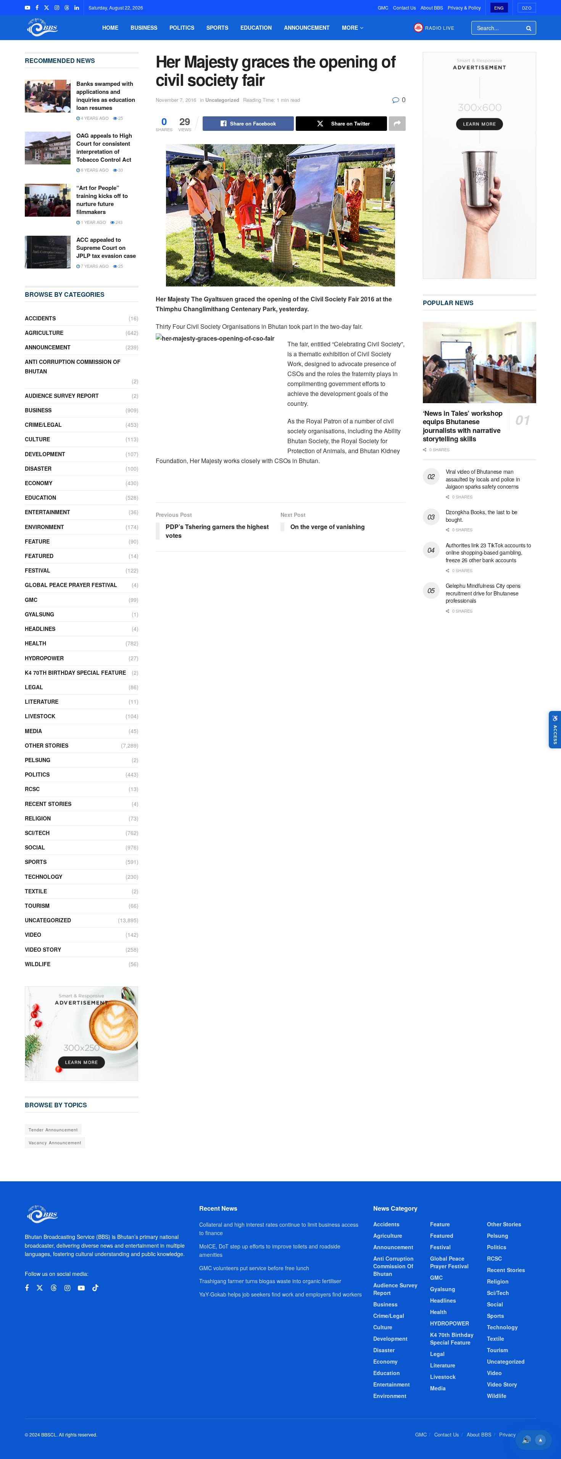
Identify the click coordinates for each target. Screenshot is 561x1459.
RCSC (32, 789)
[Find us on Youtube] (27, 7)
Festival (37, 570)
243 (118, 222)
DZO (527, 8)
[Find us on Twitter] (46, 7)
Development (45, 454)
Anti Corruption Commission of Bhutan (73, 366)
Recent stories (48, 804)
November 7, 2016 (176, 99)
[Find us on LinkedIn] (76, 7)
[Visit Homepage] (41, 27)
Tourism (37, 905)
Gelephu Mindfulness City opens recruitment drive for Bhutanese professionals (483, 593)
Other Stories (46, 745)
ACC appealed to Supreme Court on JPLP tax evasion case (106, 247)
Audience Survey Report (62, 395)
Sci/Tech (37, 832)
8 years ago (94, 170)
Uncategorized (222, 99)
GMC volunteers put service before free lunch (254, 1268)
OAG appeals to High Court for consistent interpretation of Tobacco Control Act (104, 147)
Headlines (40, 628)
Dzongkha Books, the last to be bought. (482, 515)
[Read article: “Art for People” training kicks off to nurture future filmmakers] (48, 200)
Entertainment (47, 512)
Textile (36, 891)
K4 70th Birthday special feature (75, 672)
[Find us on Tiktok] (95, 1288)
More (350, 27)
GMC (383, 7)
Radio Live (440, 27)
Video (33, 934)
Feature (37, 541)
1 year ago (93, 222)
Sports (217, 27)
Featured (39, 556)
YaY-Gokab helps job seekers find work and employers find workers (280, 1294)
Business (144, 27)
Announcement (307, 27)
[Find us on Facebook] (37, 7)
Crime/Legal (43, 424)
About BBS (432, 7)
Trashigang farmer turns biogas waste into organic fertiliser (270, 1281)
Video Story (43, 949)
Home (110, 27)
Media (33, 731)
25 (120, 118)
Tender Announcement (53, 1129)
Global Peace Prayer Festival (71, 585)
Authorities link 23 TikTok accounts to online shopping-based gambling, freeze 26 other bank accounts (488, 552)
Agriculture (44, 332)
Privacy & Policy (464, 7)
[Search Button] (529, 28)
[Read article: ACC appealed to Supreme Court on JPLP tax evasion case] (48, 252)
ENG (499, 8)
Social (35, 847)
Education (256, 27)
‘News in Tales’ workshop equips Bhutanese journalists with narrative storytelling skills (463, 426)
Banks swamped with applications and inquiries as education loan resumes (105, 95)
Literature (41, 701)
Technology (43, 876)
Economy (38, 483)
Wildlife (37, 964)
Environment (44, 527)
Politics (181, 27)
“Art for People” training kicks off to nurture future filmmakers (102, 199)
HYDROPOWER (44, 658)
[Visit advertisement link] (82, 1033)
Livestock (40, 716)
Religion (38, 818)
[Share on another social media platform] (397, 123)
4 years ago (94, 118)
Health (35, 643)
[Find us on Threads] (66, 7)
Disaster (38, 468)
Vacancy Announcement (55, 1142)
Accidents (40, 318)
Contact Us (404, 7)
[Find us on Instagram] (57, 7)
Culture (37, 439)
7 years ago (94, 266)
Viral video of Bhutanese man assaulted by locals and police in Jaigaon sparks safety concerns (483, 479)
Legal (34, 687)
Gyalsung (39, 614)
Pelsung (37, 760)
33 (120, 170)
